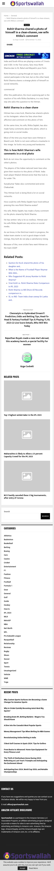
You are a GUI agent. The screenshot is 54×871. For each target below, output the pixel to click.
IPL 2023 (7, 613)
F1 (5, 570)
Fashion (7, 574)
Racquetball (9, 640)
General (27, 25)
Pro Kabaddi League (12, 636)
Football (7, 582)
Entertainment (10, 567)
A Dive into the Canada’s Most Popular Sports (22, 725)
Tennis (7, 667)
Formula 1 (8, 586)
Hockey (7, 605)
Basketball (8, 543)
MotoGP (7, 620)
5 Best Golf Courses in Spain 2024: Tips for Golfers (25, 743)
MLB (6, 617)
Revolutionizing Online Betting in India (20, 737)
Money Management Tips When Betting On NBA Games (27, 731)
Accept (22, 868)
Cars (6, 555)
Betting (7, 547)
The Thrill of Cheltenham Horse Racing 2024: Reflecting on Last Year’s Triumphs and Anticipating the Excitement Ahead (25, 760)
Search (7, 511)
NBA (6, 624)
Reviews (7, 647)
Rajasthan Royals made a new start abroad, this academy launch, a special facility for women (27, 341)
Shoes (6, 655)
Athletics (7, 536)
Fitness (7, 578)
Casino (7, 559)
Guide (6, 601)
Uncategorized (10, 671)
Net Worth (8, 628)
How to (7, 609)
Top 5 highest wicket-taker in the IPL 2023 (23, 415)
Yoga (6, 682)
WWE (6, 678)
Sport (6, 663)
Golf (5, 597)
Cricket (7, 563)
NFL (5, 632)
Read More (33, 868)
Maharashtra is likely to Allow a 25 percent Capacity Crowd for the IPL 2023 (23, 455)
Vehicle (7, 674)
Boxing (7, 551)
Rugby (6, 651)
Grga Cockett (19, 40)
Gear (6, 590)
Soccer (7, 659)
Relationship (9, 643)
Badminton (8, 539)
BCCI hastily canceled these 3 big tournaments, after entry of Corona (25, 497)
